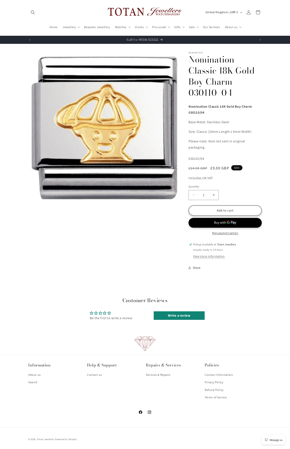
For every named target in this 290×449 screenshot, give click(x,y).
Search (33, 382)
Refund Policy (214, 390)
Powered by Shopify (66, 439)
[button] (33, 12)
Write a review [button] (179, 315)
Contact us (94, 375)
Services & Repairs (158, 375)
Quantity (194, 186)
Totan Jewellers (46, 439)
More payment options (225, 233)
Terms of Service (216, 397)
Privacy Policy (214, 382)
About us (34, 375)
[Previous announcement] (29, 40)
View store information (209, 256)
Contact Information (219, 375)
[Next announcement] (260, 40)
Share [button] (197, 268)
